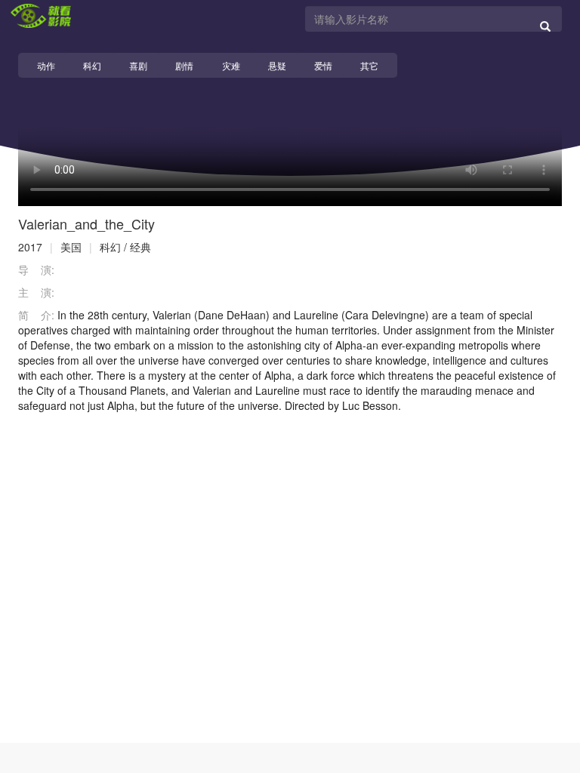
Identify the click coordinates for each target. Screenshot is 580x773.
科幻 (92, 65)
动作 (46, 65)
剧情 (184, 65)
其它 (369, 65)
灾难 (231, 65)
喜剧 (138, 65)
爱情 (323, 65)
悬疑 (277, 65)
